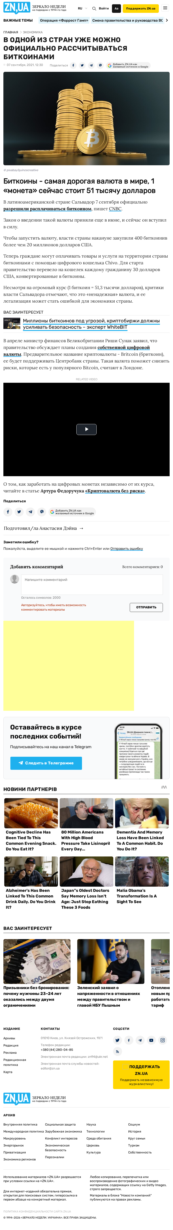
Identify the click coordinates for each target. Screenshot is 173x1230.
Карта (7, 1072)
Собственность (140, 1152)
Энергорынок (13, 1145)
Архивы (9, 1038)
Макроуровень (14, 1138)
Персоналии (54, 1157)
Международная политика (23, 1131)
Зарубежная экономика (63, 1131)
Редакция (10, 1045)
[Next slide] (166, 20)
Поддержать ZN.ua (140, 8)
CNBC (115, 208)
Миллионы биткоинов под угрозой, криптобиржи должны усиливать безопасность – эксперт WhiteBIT (91, 324)
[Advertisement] (68, 666)
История (134, 1131)
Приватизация (14, 1152)
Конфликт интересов (61, 1138)
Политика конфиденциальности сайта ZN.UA (37, 1211)
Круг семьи (136, 1138)
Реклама (10, 1053)
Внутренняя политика (20, 1124)
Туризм (133, 1145)
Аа (116, 8)
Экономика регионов (19, 1159)
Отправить (146, 607)
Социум (134, 1124)
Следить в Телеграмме (49, 763)
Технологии (95, 1131)
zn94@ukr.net (98, 1057)
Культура (93, 1152)
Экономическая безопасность (57, 1148)
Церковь (92, 1145)
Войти (104, 8)
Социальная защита (60, 1124)
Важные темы (18, 20)
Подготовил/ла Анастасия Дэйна (40, 528)
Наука (91, 1124)
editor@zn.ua (50, 1068)
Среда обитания (98, 1138)
